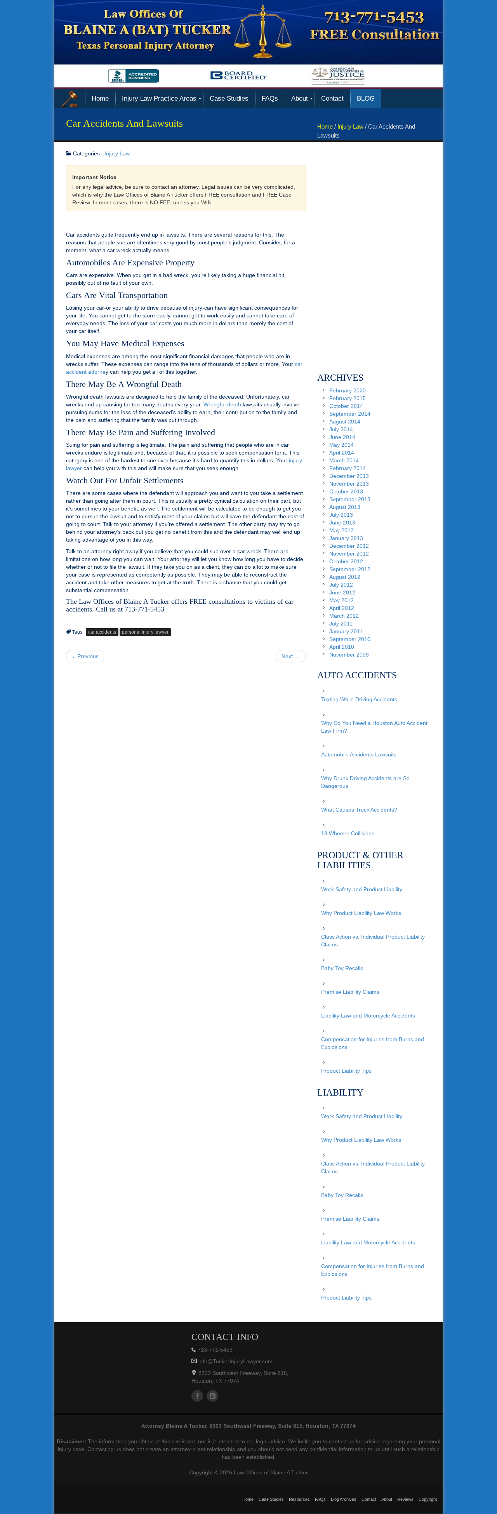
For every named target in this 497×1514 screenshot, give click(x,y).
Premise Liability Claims (350, 992)
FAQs (320, 1499)
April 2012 (341, 608)
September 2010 (349, 639)
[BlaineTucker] (69, 98)
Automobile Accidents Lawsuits (358, 754)
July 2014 (341, 429)
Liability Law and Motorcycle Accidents (368, 1015)
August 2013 (344, 507)
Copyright (428, 1499)
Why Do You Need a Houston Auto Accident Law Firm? (374, 727)
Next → (291, 656)
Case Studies (271, 1499)
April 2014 (341, 452)
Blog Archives (343, 1499)
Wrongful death (222, 404)
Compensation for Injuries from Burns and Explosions (372, 1043)
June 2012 (342, 592)
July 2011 (341, 623)
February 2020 (347, 390)
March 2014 (344, 460)
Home (325, 126)
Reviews (405, 1499)
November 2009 (349, 655)
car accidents (102, 632)
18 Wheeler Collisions (347, 833)
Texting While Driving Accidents (359, 699)
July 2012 (341, 585)
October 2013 (346, 491)
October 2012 (346, 561)
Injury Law (350, 126)
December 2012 (349, 546)
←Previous (85, 656)
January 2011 (346, 631)
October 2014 (346, 406)
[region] (248, 43)
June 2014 (342, 437)
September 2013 (349, 499)
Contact (368, 1499)
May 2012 (341, 600)
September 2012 (349, 569)
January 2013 (346, 538)
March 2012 (344, 616)
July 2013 (341, 515)
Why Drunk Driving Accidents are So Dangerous (365, 782)
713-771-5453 (215, 1350)
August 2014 (344, 421)
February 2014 (347, 468)
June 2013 (342, 522)
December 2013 (349, 476)
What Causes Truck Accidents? (359, 810)
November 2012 (349, 554)
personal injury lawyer (145, 632)
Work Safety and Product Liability (361, 889)
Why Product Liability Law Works (361, 913)
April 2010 (341, 647)
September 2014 (349, 414)
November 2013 (349, 484)
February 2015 (347, 398)
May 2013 (341, 530)
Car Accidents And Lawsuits (124, 123)
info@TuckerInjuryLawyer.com (235, 1361)
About (386, 1499)
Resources (299, 1499)
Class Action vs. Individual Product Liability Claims (373, 941)
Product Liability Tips (346, 1071)
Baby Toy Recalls (342, 968)
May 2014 (341, 445)
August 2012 (344, 577)
